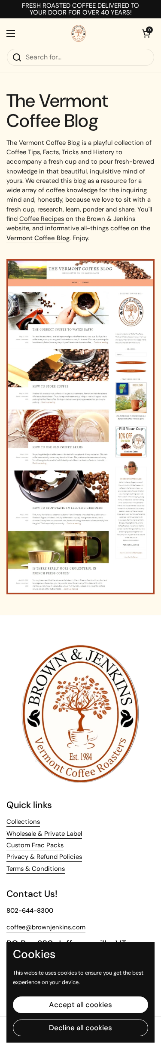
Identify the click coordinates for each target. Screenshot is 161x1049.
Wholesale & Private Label (44, 833)
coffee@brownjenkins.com (45, 927)
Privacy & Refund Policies (44, 856)
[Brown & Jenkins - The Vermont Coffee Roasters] (78, 33)
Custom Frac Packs (35, 845)
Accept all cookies (80, 1004)
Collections (23, 821)
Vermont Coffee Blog (38, 238)
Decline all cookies (80, 1027)
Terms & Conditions (35, 868)
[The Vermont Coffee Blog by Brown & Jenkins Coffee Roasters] (80, 592)
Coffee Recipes (41, 219)
